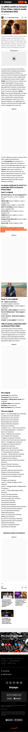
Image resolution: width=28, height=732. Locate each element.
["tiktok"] (2, 644)
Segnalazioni (10, 658)
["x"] (12, 644)
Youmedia (3, 658)
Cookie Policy (4, 660)
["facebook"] (16, 644)
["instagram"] (6, 644)
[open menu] (1, 2)
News (2, 583)
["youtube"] (9, 644)
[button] (25, 17)
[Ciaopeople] (14, 728)
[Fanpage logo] (8, 2)
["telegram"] (19, 644)
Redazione (3, 663)
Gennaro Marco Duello (13, 17)
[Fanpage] (14, 687)
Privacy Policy (18, 658)
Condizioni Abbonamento (14, 660)
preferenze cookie (11, 663)
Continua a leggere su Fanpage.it (14, 533)
